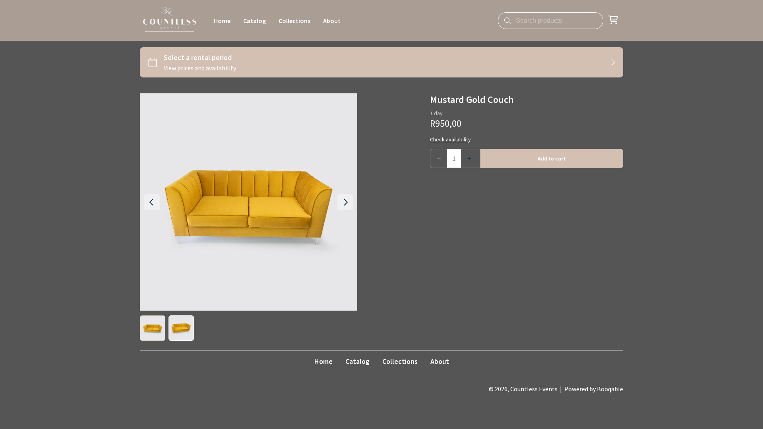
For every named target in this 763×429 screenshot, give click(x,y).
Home (323, 361)
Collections (400, 361)
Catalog (357, 361)
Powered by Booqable (593, 389)
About (439, 361)
